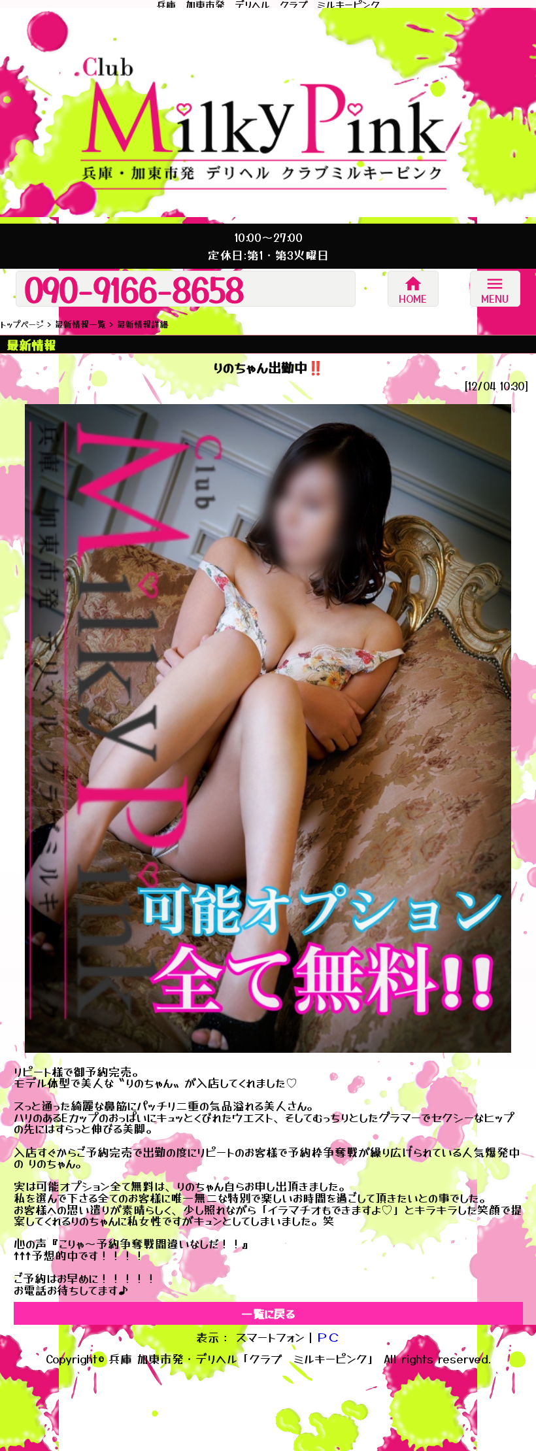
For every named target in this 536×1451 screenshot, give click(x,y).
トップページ (22, 324)
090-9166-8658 (134, 289)
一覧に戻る (268, 1313)
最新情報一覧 (80, 324)
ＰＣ (328, 1337)
